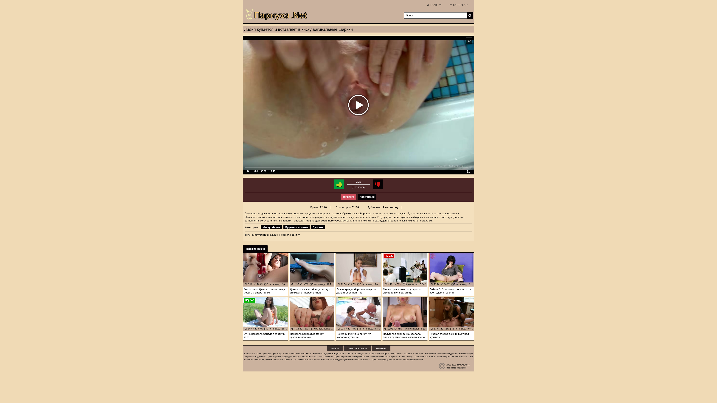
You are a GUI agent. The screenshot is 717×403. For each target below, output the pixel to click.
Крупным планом (296, 227)
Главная (436, 5)
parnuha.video (463, 365)
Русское (318, 227)
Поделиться (367, 197)
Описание (348, 197)
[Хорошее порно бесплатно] (276, 14)
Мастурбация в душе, (265, 234)
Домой (335, 348)
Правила (381, 348)
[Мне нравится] (339, 184)
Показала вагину (289, 234)
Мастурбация (271, 227)
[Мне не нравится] (378, 184)
